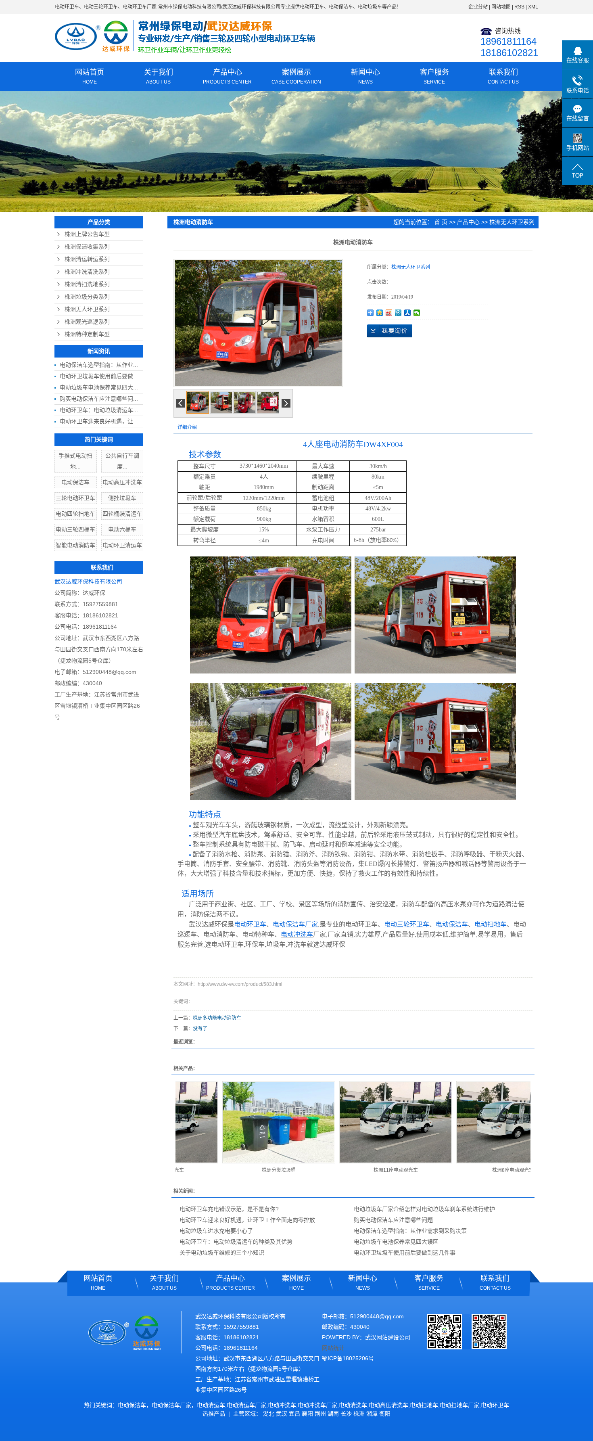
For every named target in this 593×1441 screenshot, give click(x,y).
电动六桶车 (122, 529)
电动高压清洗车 (388, 1405)
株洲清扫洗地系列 (87, 284)
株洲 (359, 1413)
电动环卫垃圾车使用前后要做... (99, 376)
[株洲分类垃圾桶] (245, 1122)
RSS (519, 7)
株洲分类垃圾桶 (246, 1170)
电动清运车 (211, 1405)
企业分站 (478, 7)
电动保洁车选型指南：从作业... (99, 365)
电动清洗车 (353, 1405)
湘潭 (372, 1413)
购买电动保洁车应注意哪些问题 (393, 1220)
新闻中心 (365, 76)
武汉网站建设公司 (387, 1337)
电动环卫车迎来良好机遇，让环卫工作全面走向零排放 (247, 1220)
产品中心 (227, 76)
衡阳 (384, 1413)
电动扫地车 (424, 1405)
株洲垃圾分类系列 (87, 297)
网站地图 (501, 7)
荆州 (320, 1413)
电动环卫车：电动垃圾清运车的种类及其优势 (236, 1241)
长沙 (346, 1413)
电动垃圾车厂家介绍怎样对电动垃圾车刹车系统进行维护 (424, 1209)
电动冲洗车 (282, 1405)
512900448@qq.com (109, 672)
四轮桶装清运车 (122, 513)
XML (533, 7)
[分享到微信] (416, 313)
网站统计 (333, 1348)
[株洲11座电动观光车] (362, 1122)
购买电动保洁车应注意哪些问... (99, 398)
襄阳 (307, 1413)
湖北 (268, 1413)
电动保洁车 (75, 482)
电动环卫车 (67, 7)
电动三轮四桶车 (75, 529)
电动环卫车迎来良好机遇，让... (99, 421)
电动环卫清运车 (122, 545)
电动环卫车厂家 (140, 7)
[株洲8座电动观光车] (479, 1122)
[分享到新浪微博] (389, 313)
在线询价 (389, 330)
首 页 (440, 222)
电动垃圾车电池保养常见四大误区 (396, 1241)
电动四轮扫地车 (75, 513)
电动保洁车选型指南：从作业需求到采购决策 (410, 1231)
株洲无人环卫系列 (87, 309)
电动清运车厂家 (246, 1405)
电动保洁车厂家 (171, 1405)
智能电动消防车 (75, 545)
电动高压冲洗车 (122, 482)
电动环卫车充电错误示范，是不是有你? (229, 1209)
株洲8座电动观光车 (480, 1170)
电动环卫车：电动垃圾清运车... (99, 410)
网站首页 (89, 76)
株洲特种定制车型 (87, 334)
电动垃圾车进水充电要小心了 (216, 1231)
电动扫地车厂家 (459, 1405)
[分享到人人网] (407, 313)
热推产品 (214, 1413)
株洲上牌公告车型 (87, 234)
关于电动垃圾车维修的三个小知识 (222, 1252)
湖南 (333, 1413)
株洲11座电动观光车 (362, 1170)
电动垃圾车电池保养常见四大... (99, 387)
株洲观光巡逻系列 (87, 322)
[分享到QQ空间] (379, 313)
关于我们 (158, 76)
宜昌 (294, 1413)
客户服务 (434, 76)
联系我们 (503, 76)
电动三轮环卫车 (101, 7)
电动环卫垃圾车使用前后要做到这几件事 (404, 1252)
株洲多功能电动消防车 (217, 1018)
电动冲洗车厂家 (317, 1405)
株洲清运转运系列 (87, 259)
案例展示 (296, 76)
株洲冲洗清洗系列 (87, 272)
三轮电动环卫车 (75, 498)
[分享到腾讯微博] (398, 313)
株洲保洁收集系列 (87, 247)
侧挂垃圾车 (122, 498)
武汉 (281, 1413)
